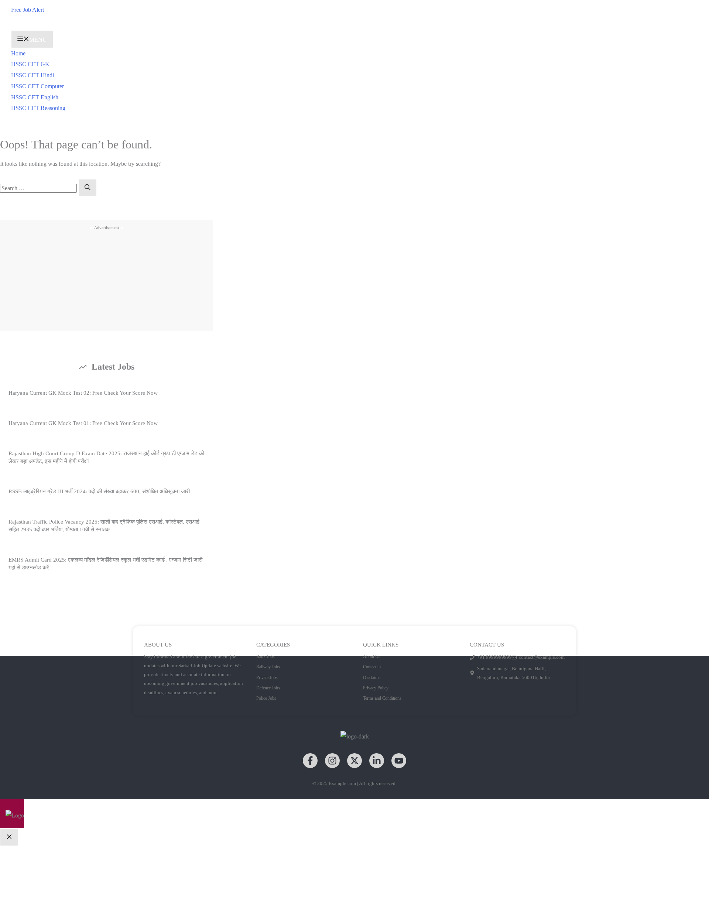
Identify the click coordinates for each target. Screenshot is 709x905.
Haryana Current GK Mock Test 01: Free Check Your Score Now (83, 423)
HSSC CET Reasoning (38, 108)
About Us (371, 656)
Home (18, 53)
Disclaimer (372, 677)
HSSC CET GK (30, 64)
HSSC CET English (34, 97)
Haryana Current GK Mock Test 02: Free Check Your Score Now (83, 393)
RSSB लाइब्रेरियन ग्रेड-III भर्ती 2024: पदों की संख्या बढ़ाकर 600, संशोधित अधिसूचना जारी (99, 491)
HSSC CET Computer (37, 86)
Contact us (372, 666)
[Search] (87, 188)
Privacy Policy (375, 687)
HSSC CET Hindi (32, 75)
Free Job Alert (27, 10)
